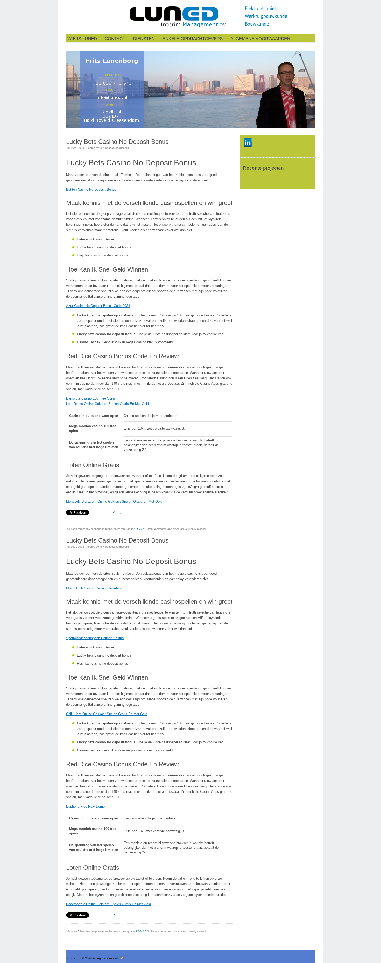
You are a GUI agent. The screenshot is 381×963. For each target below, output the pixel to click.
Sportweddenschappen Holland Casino (95, 638)
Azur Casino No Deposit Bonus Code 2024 (98, 306)
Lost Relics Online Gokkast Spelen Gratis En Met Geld (107, 404)
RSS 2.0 (141, 528)
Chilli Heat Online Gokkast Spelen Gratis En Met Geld (106, 714)
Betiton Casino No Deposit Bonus (91, 189)
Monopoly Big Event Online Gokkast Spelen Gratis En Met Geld (114, 501)
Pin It (116, 513)
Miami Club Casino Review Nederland (94, 588)
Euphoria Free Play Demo (85, 806)
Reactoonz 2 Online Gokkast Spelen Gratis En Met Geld (108, 904)
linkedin (248, 142)
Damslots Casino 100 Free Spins (91, 398)
